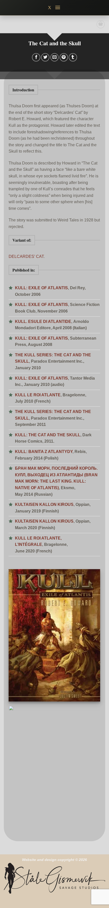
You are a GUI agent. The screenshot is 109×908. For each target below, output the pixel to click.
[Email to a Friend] (54, 57)
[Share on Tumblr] (73, 57)
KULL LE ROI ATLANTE (38, 395)
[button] (58, 7)
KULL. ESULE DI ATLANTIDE (43, 321)
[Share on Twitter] (45, 57)
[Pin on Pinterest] (64, 57)
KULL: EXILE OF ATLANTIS (41, 288)
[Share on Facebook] (36, 57)
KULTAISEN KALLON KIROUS (44, 504)
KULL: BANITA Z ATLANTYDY (43, 451)
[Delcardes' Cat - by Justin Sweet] (54, 770)
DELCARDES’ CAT (26, 256)
